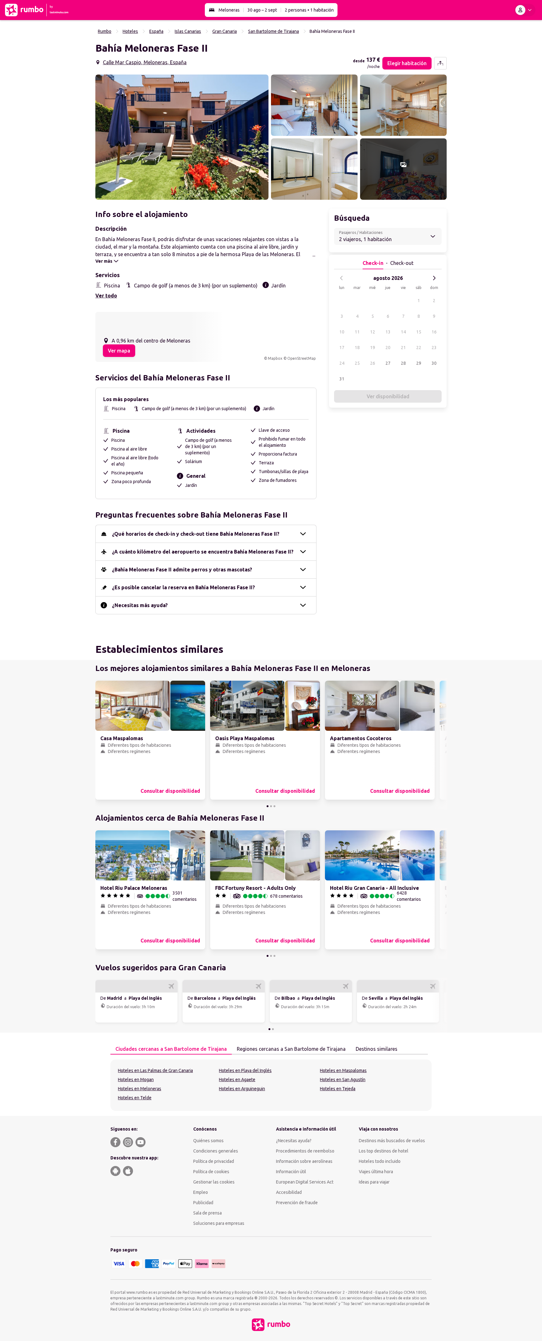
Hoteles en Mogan (136, 1079)
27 (388, 363)
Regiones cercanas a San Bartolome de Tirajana (291, 1049)
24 (341, 363)
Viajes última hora (376, 1171)
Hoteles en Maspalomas (343, 1070)
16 (434, 331)
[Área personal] (524, 10)
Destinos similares (376, 1049)
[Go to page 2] (271, 806)
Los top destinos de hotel (383, 1150)
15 (418, 331)
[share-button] (440, 63)
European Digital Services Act (304, 1181)
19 (372, 347)
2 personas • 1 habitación (309, 10)
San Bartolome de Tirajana (273, 31)
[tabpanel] (271, 1085)
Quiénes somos (208, 1140)
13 (388, 331)
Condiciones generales (215, 1150)
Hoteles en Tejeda (337, 1088)
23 (434, 347)
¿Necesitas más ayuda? (140, 605)
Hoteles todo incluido (380, 1161)
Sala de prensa (207, 1212)
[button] (181, 137)
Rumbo (104, 31)
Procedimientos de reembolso (305, 1150)
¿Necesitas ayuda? (293, 1140)
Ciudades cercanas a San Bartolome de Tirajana (171, 1049)
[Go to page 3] (274, 806)
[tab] (171, 1049)
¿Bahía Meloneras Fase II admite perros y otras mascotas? (182, 569)
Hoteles (130, 31)
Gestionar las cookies (214, 1181)
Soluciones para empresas (218, 1223)
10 (341, 331)
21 (403, 347)
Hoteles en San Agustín (342, 1079)
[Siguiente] (434, 278)
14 (403, 331)
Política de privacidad (213, 1161)
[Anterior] (341, 278)
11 (357, 331)
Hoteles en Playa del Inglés (245, 1070)
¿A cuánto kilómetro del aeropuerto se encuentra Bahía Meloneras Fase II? (203, 551)
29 (418, 363)
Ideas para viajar (374, 1181)
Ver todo (106, 295)
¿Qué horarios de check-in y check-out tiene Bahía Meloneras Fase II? (195, 534)
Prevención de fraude (297, 1202)
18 (357, 347)
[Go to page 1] (267, 806)
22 (418, 347)
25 (357, 363)
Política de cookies (211, 1171)
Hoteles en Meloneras (139, 1088)
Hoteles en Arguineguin (242, 1088)
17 (341, 347)
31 (341, 378)
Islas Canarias (188, 31)
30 (434, 363)
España (156, 31)
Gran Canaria (224, 31)
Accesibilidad (289, 1192)
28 (403, 363)
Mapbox (275, 358)
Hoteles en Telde (134, 1097)
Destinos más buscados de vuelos (392, 1140)
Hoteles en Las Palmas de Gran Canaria (155, 1070)
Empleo (200, 1192)
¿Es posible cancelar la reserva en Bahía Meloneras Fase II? (183, 587)
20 (388, 347)
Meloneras (229, 10)
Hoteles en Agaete (237, 1079)
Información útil (291, 1171)
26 (372, 363)
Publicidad (203, 1202)
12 (372, 331)
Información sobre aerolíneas (304, 1161)
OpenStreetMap (301, 358)
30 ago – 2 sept (262, 10)
